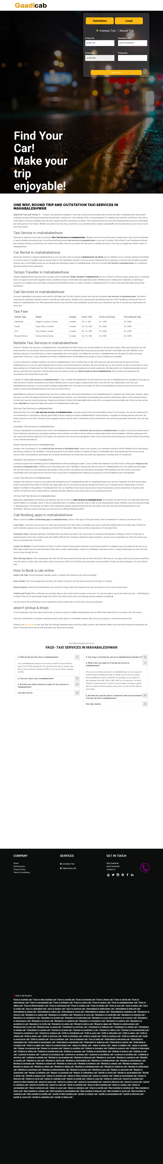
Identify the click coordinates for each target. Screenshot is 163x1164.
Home (15, 863)
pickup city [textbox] (90, 43)
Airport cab (29, 624)
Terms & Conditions (21, 872)
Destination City (124, 38)
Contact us (111, 869)
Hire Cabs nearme (93, 704)
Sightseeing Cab (69, 868)
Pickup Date (90, 53)
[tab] (47, 657)
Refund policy (19, 866)
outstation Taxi (68, 864)
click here (23, 403)
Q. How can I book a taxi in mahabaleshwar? (36, 678)
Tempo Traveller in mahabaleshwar (84, 277)
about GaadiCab (113, 866)
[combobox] (99, 43)
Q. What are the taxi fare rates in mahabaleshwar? (38, 657)
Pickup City (89, 38)
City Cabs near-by (25, 693)
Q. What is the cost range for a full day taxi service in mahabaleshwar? (107, 664)
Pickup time (122, 53)
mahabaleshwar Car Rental (92, 257)
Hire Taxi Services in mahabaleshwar (68, 237)
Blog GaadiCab (113, 863)
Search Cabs (116, 72)
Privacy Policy (19, 869)
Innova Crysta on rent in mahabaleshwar (94, 371)
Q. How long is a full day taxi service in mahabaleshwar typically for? (114, 657)
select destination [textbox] (126, 43)
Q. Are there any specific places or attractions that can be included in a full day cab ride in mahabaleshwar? (114, 696)
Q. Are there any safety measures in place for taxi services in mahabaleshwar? (43, 685)
